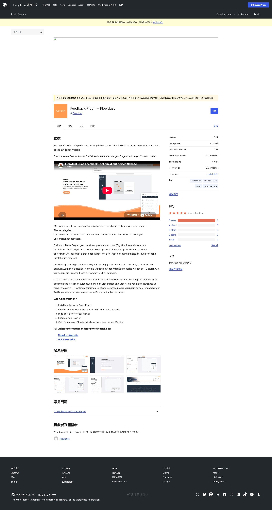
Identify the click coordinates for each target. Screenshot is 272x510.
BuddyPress (220, 481)
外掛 (64, 477)
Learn (114, 468)
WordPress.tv (119, 481)
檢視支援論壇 (175, 269)
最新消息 (15, 473)
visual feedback (210, 186)
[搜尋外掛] (41, 32)
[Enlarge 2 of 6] (120, 359)
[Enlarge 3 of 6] (156, 359)
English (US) (212, 174)
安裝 (81, 125)
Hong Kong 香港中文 (47, 495)
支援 (216, 125)
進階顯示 (173, 194)
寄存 (13, 477)
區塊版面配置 (68, 481)
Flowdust (77, 113)
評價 (70, 125)
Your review (175, 245)
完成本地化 (158, 22)
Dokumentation (67, 339)
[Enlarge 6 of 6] (156, 379)
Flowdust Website (68, 335)
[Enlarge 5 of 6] (120, 379)
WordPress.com (221, 468)
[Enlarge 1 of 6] (84, 359)
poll (215, 180)
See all (214, 245)
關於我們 (15, 468)
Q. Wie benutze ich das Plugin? (70, 411)
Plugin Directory (18, 14)
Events (166, 473)
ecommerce (196, 180)
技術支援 (116, 473)
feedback (208, 180)
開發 (92, 125)
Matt (216, 473)
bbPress (218, 477)
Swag (166, 481)
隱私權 (14, 481)
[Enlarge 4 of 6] (84, 379)
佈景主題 (66, 473)
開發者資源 (117, 477)
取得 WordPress (258, 5)
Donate (167, 477)
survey (198, 186)
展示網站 (66, 468)
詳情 (59, 125)
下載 (214, 111)
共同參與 (167, 468)
